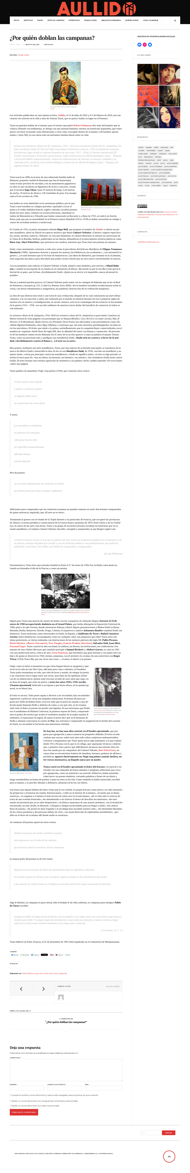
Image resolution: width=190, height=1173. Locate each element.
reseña (140, 185)
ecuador (160, 150)
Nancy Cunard (101, 710)
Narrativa (149, 163)
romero (165, 185)
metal (159, 160)
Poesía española (143, 170)
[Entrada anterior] (21, 988)
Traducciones (90, 20)
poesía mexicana (161, 179)
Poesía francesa (143, 176)
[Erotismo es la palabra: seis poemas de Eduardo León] (169, 74)
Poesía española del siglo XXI (147, 173)
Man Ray (108, 714)
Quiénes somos (132, 20)
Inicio (16, 20)
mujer (172, 160)
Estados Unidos (143, 154)
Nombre (14, 1084)
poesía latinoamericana (145, 179)
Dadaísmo (30, 973)
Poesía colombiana (156, 166)
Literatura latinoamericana (146, 160)
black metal (164, 147)
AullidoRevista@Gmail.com (148, 242)
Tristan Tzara (48, 973)
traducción (173, 185)
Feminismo (153, 154)
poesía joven (172, 176)
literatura (158, 157)
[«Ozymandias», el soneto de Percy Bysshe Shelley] (148, 74)
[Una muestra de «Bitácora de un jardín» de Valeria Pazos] (169, 117)
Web (87, 1084)
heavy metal (173, 154)
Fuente (52, 109)
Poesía (40, 20)
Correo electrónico (56, 1084)
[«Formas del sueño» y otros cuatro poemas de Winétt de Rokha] (169, 96)
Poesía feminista (164, 173)
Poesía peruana (167, 182)
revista (147, 185)
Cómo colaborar (150, 20)
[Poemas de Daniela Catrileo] (148, 117)
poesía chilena (143, 166)
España (167, 150)
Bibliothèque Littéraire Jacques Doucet (78, 612)
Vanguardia (63, 973)
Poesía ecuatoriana (170, 166)
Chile (171, 147)
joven (140, 157)
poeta (176, 182)
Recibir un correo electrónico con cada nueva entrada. (35, 1106)
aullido (156, 147)
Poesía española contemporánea (161, 170)
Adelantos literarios (111, 20)
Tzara (56, 973)
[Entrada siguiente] (43, 988)
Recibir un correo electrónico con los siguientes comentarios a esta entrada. (45, 1101)
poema (156, 163)
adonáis (140, 147)
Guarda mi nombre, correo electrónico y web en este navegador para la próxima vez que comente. (55, 1095)
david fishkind (151, 150)
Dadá (24, 973)
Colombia (141, 150)
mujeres (140, 163)
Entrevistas (74, 20)
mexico (165, 160)
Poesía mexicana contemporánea (149, 182)
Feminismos (163, 154)
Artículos (28, 20)
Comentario (15, 1057)
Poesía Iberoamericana (158, 176)
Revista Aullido (32, 44)
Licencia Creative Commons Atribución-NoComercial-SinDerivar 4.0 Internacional (157, 214)
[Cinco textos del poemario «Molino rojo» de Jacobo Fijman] (148, 96)
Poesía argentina (172, 163)
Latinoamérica (148, 157)
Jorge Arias (39, 973)
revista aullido (156, 185)
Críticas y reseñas (55, 20)
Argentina (149, 147)
